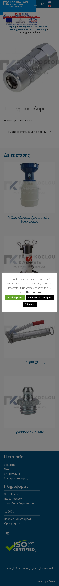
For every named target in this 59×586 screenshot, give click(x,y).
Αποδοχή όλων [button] (15, 297)
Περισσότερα (34, 292)
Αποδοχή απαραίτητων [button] (40, 297)
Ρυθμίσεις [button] (30, 304)
